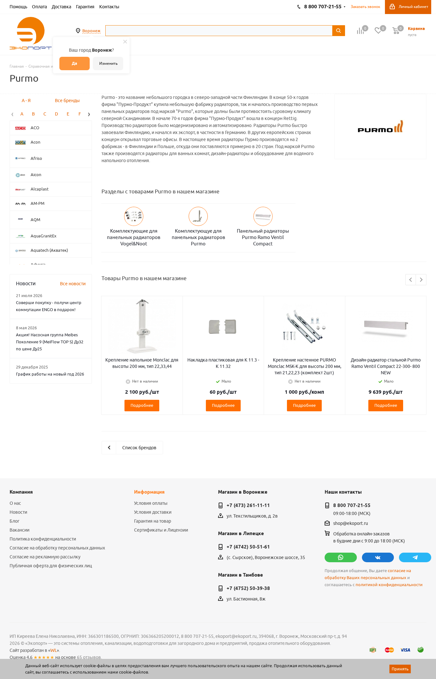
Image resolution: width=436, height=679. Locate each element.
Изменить (108, 63)
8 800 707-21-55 (352, 505)
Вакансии (19, 530)
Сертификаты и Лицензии (161, 530)
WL (53, 650)
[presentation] (12, 113)
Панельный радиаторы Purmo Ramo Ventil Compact (263, 237)
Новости (18, 512)
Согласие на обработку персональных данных (57, 547)
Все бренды (67, 100)
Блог (14, 521)
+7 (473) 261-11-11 (248, 505)
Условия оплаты (151, 503)
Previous (411, 280)
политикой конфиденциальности (389, 584)
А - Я (26, 100)
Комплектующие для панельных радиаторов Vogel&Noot (133, 237)
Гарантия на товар (152, 521)
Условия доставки (152, 512)
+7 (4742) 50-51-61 (248, 547)
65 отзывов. (89, 657)
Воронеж (91, 30)
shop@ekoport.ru (350, 523)
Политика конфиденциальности (43, 538)
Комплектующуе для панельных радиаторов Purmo (198, 237)
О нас (15, 503)
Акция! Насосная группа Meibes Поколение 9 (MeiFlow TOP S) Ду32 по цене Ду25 (49, 341)
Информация (149, 492)
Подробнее (142, 405)
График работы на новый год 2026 (50, 374)
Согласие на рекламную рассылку (45, 556)
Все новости (73, 283)
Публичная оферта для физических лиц (51, 565)
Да (74, 63)
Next (421, 280)
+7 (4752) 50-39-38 (248, 588)
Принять (400, 668)
